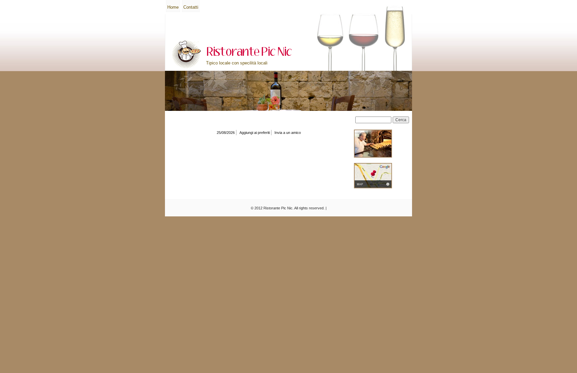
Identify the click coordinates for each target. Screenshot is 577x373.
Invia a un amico (287, 133)
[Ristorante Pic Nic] (186, 54)
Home (173, 7)
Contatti (190, 7)
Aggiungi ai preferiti (254, 133)
